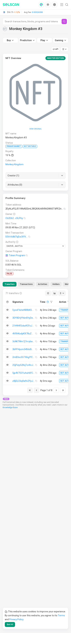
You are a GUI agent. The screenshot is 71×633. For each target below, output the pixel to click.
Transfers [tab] (10, 284)
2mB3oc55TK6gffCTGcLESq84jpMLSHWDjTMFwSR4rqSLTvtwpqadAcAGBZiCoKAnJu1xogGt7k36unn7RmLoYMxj (23, 357)
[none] (42, 4)
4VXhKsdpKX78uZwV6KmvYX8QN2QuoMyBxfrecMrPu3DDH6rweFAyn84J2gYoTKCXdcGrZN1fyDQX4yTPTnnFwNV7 (23, 333)
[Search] (64, 21)
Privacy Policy (16, 619)
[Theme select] (48, 4)
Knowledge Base (10, 407)
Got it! (10, 624)
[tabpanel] (35, 342)
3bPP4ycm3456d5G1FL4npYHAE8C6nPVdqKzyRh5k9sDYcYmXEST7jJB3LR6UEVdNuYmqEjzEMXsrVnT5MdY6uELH (23, 349)
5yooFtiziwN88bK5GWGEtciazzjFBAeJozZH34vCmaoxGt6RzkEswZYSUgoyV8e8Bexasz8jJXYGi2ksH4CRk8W (23, 310)
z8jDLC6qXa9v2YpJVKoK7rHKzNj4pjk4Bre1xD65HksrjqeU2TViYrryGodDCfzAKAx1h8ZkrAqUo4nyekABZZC (23, 381)
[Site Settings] (54, 4)
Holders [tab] (56, 284)
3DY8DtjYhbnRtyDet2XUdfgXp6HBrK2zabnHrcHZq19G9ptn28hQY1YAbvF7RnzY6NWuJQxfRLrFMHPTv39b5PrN (23, 317)
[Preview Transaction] (7, 310)
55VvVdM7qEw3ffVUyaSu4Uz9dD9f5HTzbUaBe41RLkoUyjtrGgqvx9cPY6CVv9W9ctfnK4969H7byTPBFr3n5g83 (16, 236)
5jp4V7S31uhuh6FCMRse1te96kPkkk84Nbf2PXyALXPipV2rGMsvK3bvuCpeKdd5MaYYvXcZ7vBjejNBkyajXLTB (23, 373)
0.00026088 (37, 12)
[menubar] (48, 4)
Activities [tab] (42, 284)
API (56, 49)
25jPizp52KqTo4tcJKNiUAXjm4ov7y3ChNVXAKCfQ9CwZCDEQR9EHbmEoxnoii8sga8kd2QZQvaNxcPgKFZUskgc (23, 365)
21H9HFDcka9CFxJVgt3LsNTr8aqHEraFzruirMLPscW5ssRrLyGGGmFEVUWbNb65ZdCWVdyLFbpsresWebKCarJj (23, 325)
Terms (61, 615)
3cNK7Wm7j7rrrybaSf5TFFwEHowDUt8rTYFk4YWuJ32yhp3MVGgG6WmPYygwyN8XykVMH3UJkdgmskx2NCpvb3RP (23, 341)
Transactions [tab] (26, 284)
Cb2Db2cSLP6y (14, 218)
